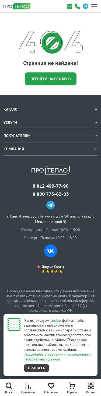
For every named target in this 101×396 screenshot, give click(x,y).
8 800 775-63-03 (51, 194)
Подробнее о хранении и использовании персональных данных (58, 357)
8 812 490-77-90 (50, 186)
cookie (55, 320)
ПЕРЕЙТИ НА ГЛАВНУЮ (50, 78)
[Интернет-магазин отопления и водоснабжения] (19, 6)
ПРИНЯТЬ (36, 368)
